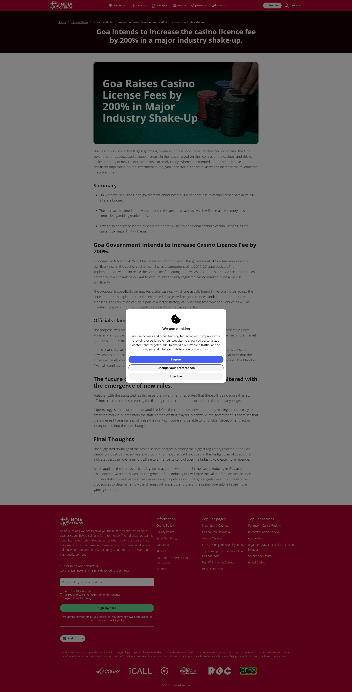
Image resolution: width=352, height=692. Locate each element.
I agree (176, 359)
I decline (176, 376)
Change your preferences (176, 368)
